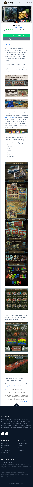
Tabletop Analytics (7, 462)
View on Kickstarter (17, 35)
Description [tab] (7, 44)
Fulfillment (21, 450)
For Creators (5, 446)
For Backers (4, 443)
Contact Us (4, 452)
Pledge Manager (23, 443)
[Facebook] (2, 433)
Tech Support (5, 450)
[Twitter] (6, 433)
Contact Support (18, 39)
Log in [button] (25, 3)
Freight (20, 448)
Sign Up (29, 3)
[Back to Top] (24, 401)
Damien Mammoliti (10, 117)
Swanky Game (6, 471)
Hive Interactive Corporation (18, 485)
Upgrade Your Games (11, 386)
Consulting (21, 446)
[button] (21, 2)
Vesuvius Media (17, 27)
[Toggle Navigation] (2, 2)
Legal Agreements (6, 448)
